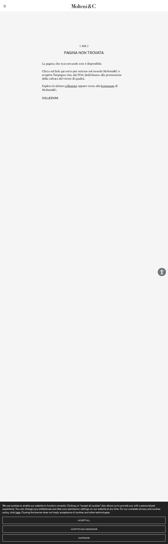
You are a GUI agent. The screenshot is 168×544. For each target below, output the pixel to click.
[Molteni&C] (84, 5)
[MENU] (5, 5)
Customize (84, 537)
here (18, 512)
